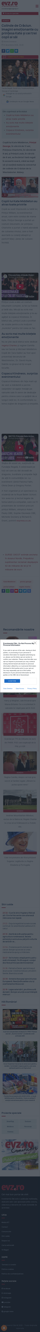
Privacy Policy (32, 688)
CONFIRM (12, 681)
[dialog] (20, 666)
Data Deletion (7, 688)
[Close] (36, 644)
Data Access (20, 688)
